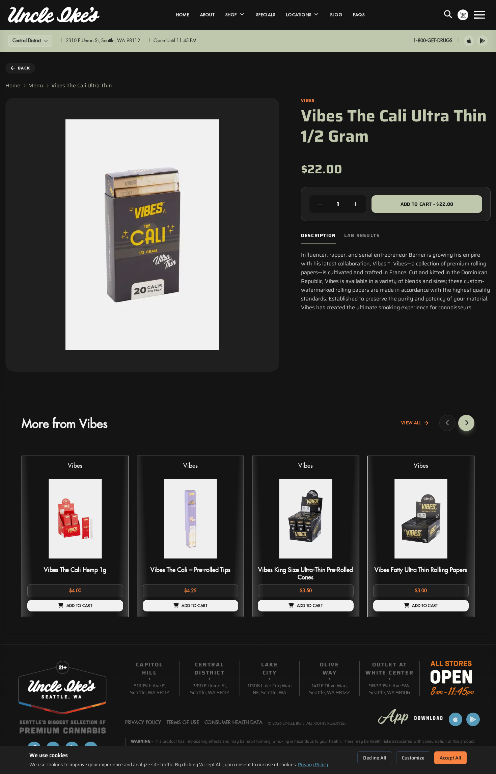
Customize (413, 758)
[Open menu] (479, 15)
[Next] (466, 423)
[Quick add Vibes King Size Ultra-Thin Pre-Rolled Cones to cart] (343, 561)
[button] (75, 536)
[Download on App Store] (469, 40)
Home (182, 14)
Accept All (450, 758)
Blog (336, 14)
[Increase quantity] (355, 204)
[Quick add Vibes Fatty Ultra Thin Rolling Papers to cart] (458, 561)
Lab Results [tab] (362, 235)
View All (411, 423)
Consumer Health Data (233, 722)
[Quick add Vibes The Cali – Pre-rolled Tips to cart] (227, 561)
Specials (266, 14)
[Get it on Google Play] (482, 40)
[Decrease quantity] (320, 204)
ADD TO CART (79, 605)
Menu (35, 86)
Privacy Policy (313, 764)
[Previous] (447, 423)
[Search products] (448, 14)
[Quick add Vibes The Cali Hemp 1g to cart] (112, 561)
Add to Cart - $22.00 (427, 204)
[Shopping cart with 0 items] (463, 14)
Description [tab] (318, 235)
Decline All (374, 758)
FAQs (359, 14)
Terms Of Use (183, 722)
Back (24, 68)
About (207, 14)
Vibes (75, 465)
